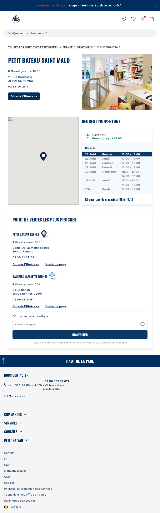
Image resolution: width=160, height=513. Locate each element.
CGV (7, 464)
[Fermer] (156, 5)
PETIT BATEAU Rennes (25, 234)
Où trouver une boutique (30, 316)
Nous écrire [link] (17, 396)
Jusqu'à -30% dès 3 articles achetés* (94, 4)
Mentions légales (15, 470)
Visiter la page (55, 264)
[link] (124, 18)
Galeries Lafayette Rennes (29, 276)
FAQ (7, 458)
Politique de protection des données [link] (28, 488)
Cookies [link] (9, 482)
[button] (43, 156)
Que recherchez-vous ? (30, 33)
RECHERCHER (80, 334)
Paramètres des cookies (20, 500)
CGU (7, 476)
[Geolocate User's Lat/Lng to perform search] (142, 324)
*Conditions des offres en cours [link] (25, 494)
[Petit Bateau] (16, 18)
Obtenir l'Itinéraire (25, 96)
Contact (9, 452)
